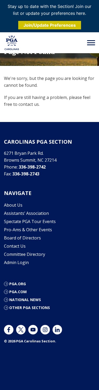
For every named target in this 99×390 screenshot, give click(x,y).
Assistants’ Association (26, 213)
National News (25, 299)
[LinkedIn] (57, 329)
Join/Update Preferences (49, 25)
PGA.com (18, 291)
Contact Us (15, 246)
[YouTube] (33, 329)
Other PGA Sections (29, 307)
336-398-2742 (32, 167)
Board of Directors (22, 238)
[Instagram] (45, 329)
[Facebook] (8, 329)
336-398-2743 (25, 174)
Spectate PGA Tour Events (30, 221)
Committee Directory (24, 254)
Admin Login (16, 262)
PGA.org (17, 283)
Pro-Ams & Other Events (28, 230)
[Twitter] (21, 329)
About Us (13, 205)
